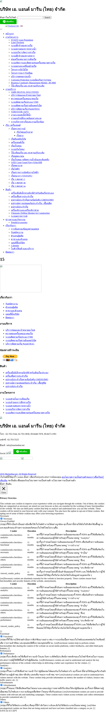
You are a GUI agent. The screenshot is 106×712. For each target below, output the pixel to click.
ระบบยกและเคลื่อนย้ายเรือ (23, 66)
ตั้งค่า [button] (2, 484)
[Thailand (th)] (12, 26)
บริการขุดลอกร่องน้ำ (21, 76)
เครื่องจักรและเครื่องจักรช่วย (25, 210)
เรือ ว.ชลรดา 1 (18, 179)
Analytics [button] (4, 665)
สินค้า (8, 189)
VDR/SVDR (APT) (20, 112)
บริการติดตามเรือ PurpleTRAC (25, 109)
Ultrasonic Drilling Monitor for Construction (30, 213)
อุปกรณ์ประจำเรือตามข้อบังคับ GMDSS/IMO (32, 200)
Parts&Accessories (19, 222)
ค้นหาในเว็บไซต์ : (8, 17)
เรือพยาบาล (16, 165)
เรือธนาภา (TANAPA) (21, 176)
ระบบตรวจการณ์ (19, 216)
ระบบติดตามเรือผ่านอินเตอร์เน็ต (26, 105)
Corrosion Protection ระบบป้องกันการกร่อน (31, 80)
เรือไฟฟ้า (15, 169)
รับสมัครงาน (17, 232)
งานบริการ (11, 89)
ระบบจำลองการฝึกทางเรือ (18, 402)
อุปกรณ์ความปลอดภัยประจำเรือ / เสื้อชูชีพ (31, 203)
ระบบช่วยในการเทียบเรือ (17, 399)
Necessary (7, 519)
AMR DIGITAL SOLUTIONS (25, 92)
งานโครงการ (12, 37)
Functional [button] (4, 634)
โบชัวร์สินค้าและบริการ (22, 248)
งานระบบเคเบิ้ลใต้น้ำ (21, 115)
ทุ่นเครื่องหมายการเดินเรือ (23, 59)
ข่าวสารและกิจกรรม (15, 219)
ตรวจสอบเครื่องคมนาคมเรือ (24, 98)
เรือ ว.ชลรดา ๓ (18, 186)
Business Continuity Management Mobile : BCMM (33, 83)
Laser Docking (17, 42)
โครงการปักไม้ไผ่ (19, 69)
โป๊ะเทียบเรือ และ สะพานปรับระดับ (27, 86)
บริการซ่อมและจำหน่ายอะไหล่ (26, 95)
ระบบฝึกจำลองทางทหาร (23, 56)
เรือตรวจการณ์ (18, 128)
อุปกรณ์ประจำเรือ (19, 207)
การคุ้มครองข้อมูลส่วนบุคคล (25, 229)
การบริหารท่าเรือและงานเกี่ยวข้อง (27, 122)
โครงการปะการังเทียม (22, 73)
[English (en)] (21, 26)
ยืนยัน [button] (8, 484)
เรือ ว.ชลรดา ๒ (18, 183)
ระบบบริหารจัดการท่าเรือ (23, 52)
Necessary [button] (4, 516)
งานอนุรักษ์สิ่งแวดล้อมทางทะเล (26, 118)
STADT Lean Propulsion (22, 40)
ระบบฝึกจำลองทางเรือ (21, 45)
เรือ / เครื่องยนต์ (13, 125)
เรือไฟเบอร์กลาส (25, 132)
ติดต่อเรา (10, 252)
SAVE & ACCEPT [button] (8, 711)
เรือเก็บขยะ (16, 146)
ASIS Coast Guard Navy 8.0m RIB (26, 162)
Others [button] (3, 699)
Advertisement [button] (6, 682)
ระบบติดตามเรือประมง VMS (24, 102)
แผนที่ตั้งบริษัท (18, 243)
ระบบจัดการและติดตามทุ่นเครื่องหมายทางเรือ (33, 63)
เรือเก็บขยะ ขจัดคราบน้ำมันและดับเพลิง (30, 159)
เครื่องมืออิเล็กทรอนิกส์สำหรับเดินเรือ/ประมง (32, 193)
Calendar (15, 245)
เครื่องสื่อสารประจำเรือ (22, 196)
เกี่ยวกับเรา (11, 225)
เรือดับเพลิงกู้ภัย (18, 139)
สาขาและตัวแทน (19, 239)
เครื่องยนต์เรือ (17, 142)
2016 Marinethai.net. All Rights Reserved (18, 474)
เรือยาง (20, 135)
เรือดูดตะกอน (17, 156)
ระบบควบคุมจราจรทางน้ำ (23, 49)
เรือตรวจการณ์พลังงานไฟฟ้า (25, 172)
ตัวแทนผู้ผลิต (17, 236)
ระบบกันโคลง (17, 149)
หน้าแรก (10, 33)
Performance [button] (5, 651)
